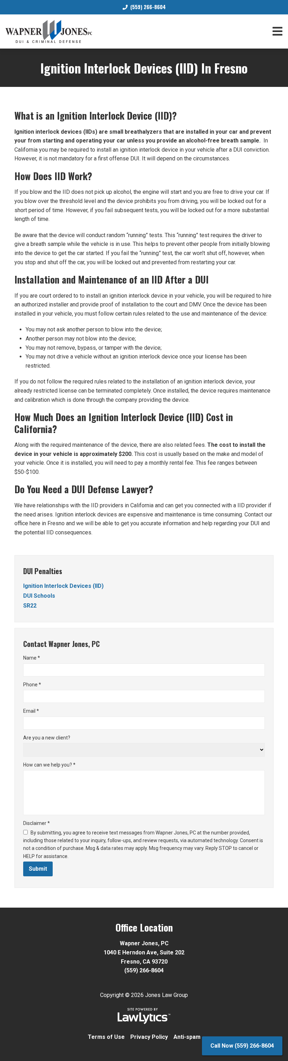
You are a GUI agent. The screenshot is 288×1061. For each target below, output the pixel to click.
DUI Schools (39, 595)
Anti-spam (187, 1037)
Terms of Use (106, 1037)
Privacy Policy (149, 1037)
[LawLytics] (144, 1016)
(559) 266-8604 (148, 7)
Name (31, 658)
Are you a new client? (46, 738)
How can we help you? (49, 765)
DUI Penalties (42, 571)
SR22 (30, 605)
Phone (32, 684)
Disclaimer (36, 823)
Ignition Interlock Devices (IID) (63, 586)
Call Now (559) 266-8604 (242, 1045)
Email (31, 711)
